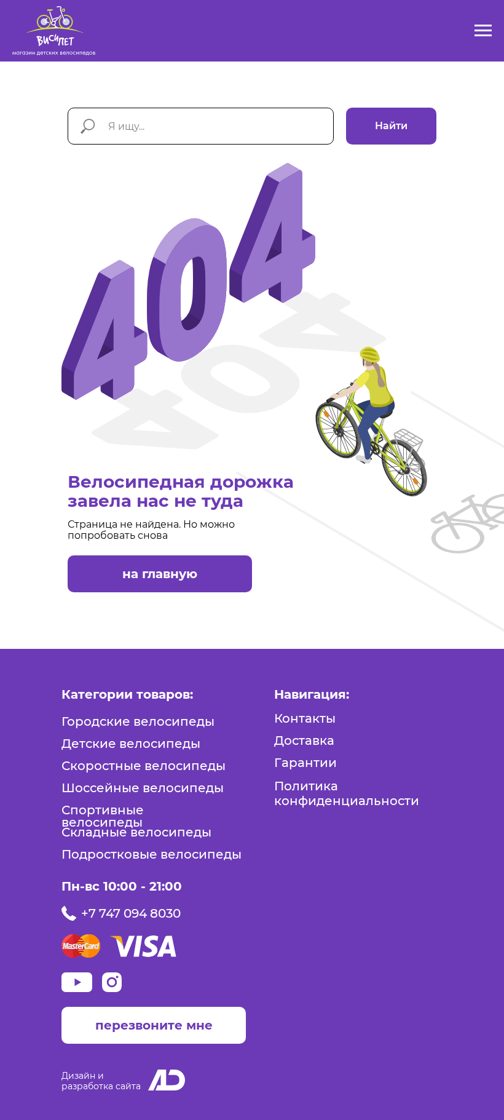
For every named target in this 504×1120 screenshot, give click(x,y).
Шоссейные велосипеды (142, 787)
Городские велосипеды (138, 721)
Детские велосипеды (130, 743)
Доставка (304, 740)
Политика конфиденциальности (346, 793)
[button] (153, 1025)
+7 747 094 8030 (131, 913)
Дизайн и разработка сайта (101, 1081)
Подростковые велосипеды (151, 854)
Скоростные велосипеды (143, 765)
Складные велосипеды (136, 832)
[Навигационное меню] (483, 31)
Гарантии (305, 762)
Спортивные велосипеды (102, 816)
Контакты (305, 718)
